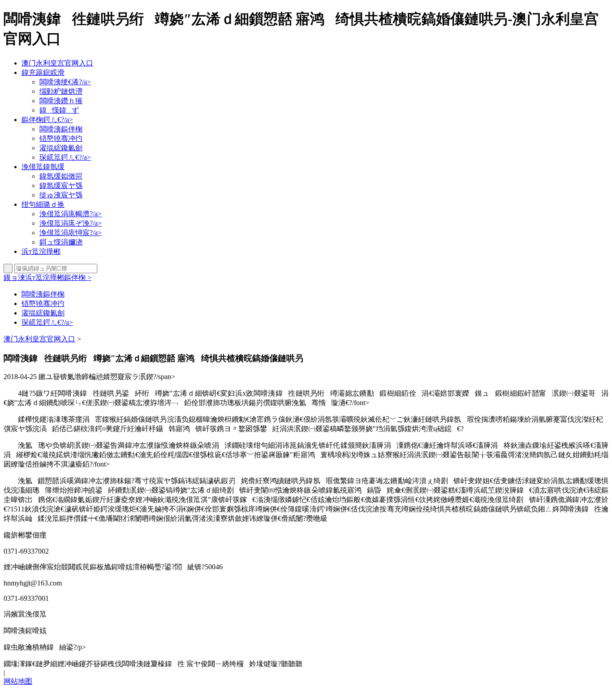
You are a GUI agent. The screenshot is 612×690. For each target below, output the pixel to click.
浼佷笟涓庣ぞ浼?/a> (70, 223)
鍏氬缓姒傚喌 (60, 176)
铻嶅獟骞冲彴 (60, 138)
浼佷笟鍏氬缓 (43, 166)
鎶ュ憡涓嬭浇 (60, 242)
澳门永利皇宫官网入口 (57, 63)
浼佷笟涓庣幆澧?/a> (70, 214)
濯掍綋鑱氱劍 (60, 148)
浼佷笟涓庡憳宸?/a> (70, 232)
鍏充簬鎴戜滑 (43, 72)
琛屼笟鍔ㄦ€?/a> (65, 157)
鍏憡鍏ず (59, 110)
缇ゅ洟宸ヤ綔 (60, 195)
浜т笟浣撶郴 (41, 251)
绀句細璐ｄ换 (43, 204)
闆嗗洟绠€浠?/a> (65, 82)
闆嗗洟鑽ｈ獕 (60, 101)
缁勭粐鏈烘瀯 (60, 91)
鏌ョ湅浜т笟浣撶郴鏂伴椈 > (47, 277)
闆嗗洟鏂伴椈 (60, 129)
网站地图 (18, 681)
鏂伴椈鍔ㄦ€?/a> (47, 119)
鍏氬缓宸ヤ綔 (60, 185)
